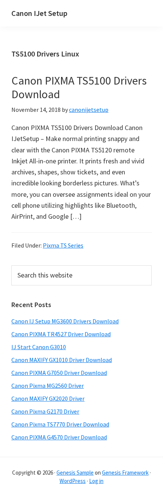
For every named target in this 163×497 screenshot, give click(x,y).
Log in (96, 480)
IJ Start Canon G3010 (38, 347)
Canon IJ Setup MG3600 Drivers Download (65, 321)
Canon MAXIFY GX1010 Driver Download (61, 360)
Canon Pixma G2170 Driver (45, 411)
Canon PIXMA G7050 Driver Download (59, 372)
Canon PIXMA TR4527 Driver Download (61, 334)
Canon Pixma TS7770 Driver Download (60, 424)
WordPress (73, 480)
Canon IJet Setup (39, 13)
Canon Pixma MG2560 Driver (47, 385)
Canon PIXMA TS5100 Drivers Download (79, 87)
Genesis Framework (125, 472)
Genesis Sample (75, 472)
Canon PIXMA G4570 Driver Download (59, 437)
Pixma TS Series (63, 245)
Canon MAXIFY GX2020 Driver (48, 398)
